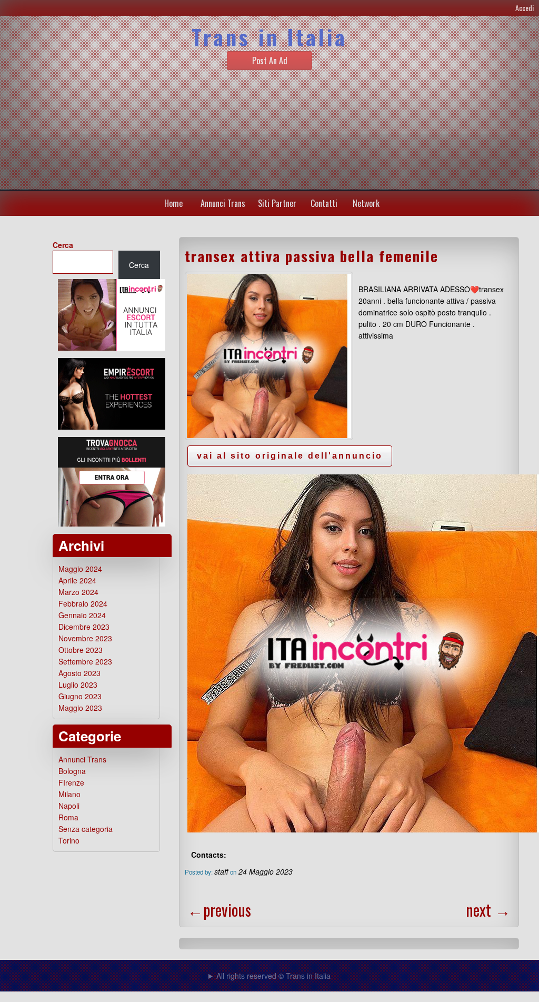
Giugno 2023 (80, 696)
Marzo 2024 (78, 592)
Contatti (324, 203)
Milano (69, 794)
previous (219, 909)
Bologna (72, 771)
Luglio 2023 (77, 684)
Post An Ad (269, 60)
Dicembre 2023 (83, 626)
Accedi (524, 7)
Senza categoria (85, 829)
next (488, 909)
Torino (68, 840)
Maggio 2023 (80, 707)
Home (173, 203)
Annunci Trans (223, 203)
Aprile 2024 (77, 580)
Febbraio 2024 (82, 603)
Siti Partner (277, 203)
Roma (68, 817)
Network (366, 203)
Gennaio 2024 (82, 615)
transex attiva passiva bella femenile (311, 255)
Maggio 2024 (80, 568)
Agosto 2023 (79, 673)
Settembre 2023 (85, 661)
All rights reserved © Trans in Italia (273, 975)
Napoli (68, 805)
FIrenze (71, 782)
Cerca (63, 245)
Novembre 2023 (85, 638)
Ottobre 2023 (80, 649)
